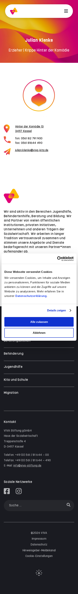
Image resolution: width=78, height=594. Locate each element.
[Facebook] (7, 491)
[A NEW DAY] (39, 575)
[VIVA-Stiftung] (13, 11)
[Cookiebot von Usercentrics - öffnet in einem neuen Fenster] (57, 258)
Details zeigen (56, 310)
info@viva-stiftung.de (27, 465)
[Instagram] (19, 491)
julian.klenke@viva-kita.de (31, 150)
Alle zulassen (39, 321)
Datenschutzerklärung (31, 295)
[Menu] (66, 11)
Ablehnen (39, 332)
